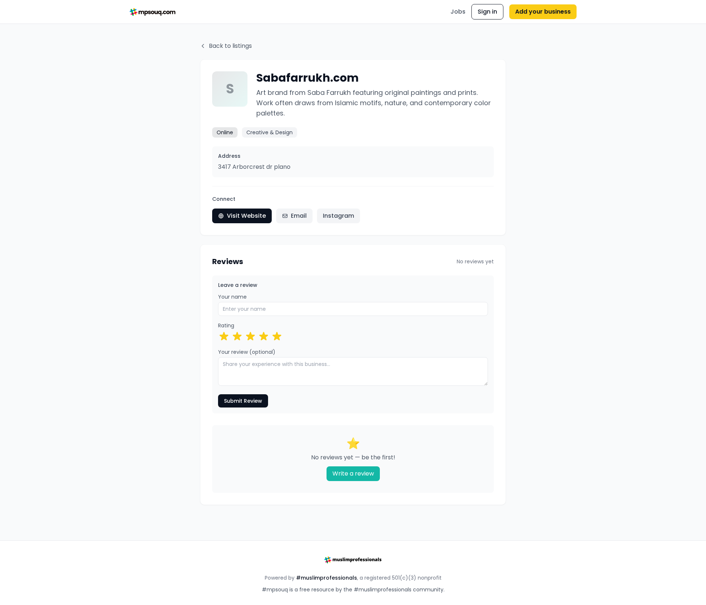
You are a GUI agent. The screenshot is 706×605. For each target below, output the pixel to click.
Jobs (458, 11)
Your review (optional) (246, 352)
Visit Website (246, 215)
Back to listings (230, 46)
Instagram (338, 215)
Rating (226, 325)
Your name (232, 296)
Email (299, 215)
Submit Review (243, 401)
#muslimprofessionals (326, 577)
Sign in (487, 11)
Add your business (543, 11)
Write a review (353, 473)
